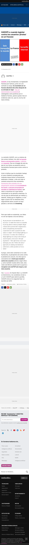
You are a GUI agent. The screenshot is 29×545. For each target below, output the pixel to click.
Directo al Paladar (6, 505)
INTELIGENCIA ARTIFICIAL (17, 4)
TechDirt (7, 273)
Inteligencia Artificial (20, 460)
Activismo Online (22, 284)
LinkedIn (3, 433)
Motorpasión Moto (19, 508)
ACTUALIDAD (4, 4)
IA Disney (22, 408)
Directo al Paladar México (8, 534)
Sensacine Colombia (20, 532)
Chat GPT (15, 408)
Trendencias (5, 515)
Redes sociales (5, 454)
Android (13, 25)
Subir (23, 478)
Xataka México (5, 528)
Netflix (16, 457)
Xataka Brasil (5, 530)
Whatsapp (19, 25)
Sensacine (17, 496)
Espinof (17, 498)
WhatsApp (4, 460)
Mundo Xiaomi (5, 494)
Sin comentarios (7, 64)
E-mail (22, 64)
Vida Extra (17, 488)
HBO (25, 25)
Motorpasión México (20, 534)
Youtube (14, 430)
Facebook (14, 64)
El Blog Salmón (18, 515)
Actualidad (17, 446)
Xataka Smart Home (6, 492)
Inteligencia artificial (7, 448)
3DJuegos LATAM (19, 528)
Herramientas (18, 448)
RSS (21, 430)
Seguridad (4, 451)
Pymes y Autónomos (20, 518)
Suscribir (24, 419)
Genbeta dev (18, 451)
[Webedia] (25, 1)
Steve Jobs (6, 25)
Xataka (3, 486)
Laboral (17, 454)
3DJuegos (17, 486)
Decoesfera (4, 518)
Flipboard (19, 64)
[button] (10, 76)
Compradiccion (5, 520)
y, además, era (14, 161)
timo (3, 457)
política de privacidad (22, 422)
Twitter (16, 64)
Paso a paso (5, 446)
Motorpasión (18, 505)
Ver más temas (6, 465)
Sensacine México (19, 530)
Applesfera (4, 490)
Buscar (27, 471)
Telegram (17, 430)
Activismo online (11, 284)
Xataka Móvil (5, 488)
